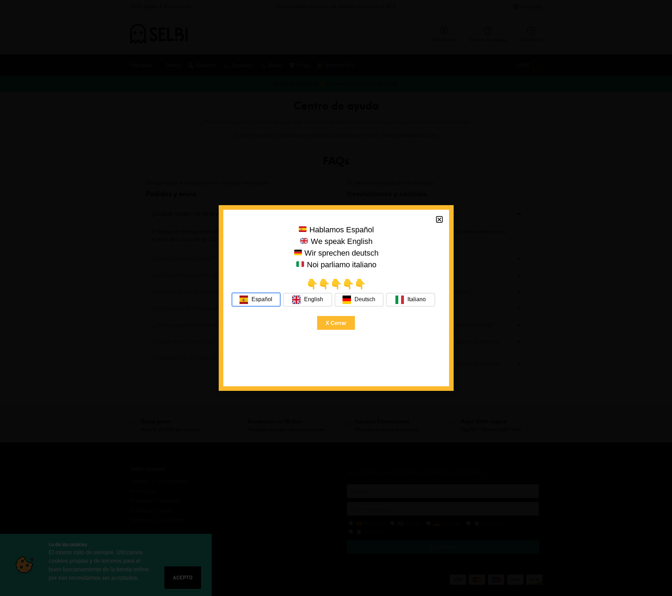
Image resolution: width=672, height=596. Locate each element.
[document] (336, 298)
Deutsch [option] (365, 299)
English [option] (313, 299)
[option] (307, 300)
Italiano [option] (416, 299)
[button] (439, 219)
